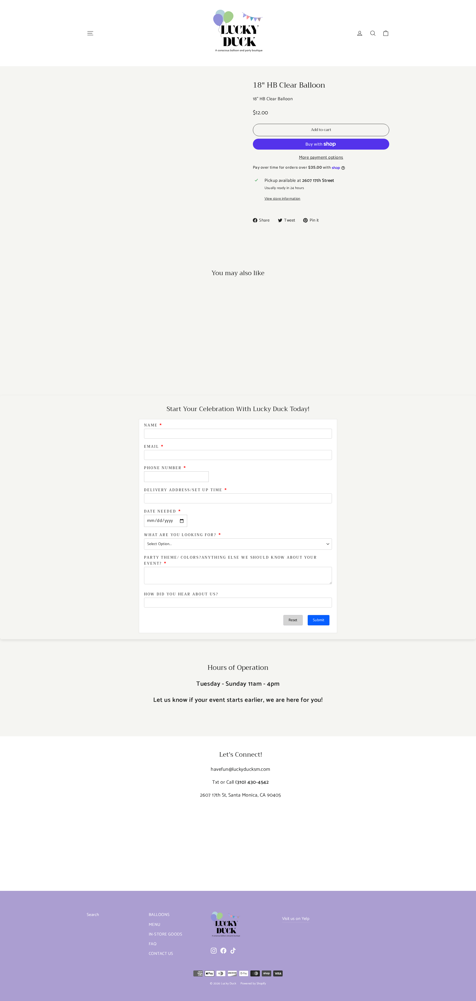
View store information (282, 199)
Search (93, 914)
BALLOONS (159, 914)
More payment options (321, 157)
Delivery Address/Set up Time (183, 490)
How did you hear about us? (181, 594)
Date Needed (160, 511)
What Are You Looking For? (180, 535)
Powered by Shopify (253, 983)
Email (151, 447)
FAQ (152, 944)
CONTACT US (161, 953)
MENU (154, 924)
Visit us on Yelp (296, 918)
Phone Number (163, 468)
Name (151, 425)
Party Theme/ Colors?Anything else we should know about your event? (230, 560)
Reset (293, 620)
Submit (318, 620)
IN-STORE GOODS (165, 934)
